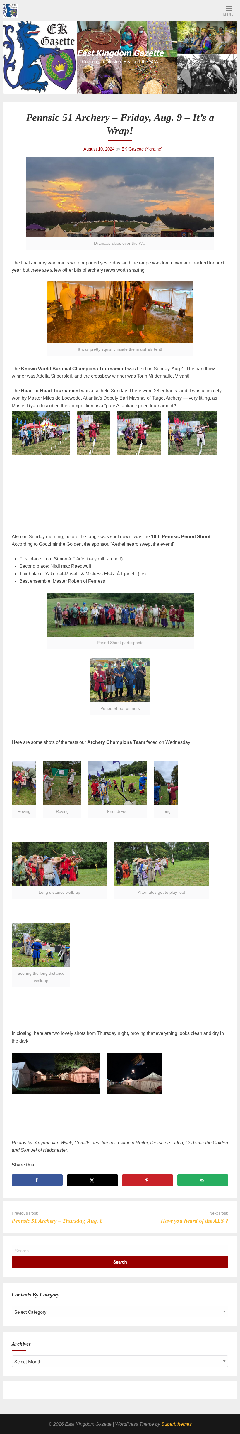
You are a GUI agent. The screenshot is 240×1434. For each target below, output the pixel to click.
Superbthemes (176, 1424)
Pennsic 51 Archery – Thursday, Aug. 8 (57, 1221)
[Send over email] (202, 1180)
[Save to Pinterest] (147, 1180)
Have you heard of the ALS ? (194, 1221)
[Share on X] (92, 1180)
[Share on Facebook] (37, 1180)
